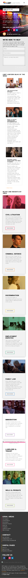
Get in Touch (20, 67)
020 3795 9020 (6, 537)
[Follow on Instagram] (14, 30)
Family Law (13, 94)
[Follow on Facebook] (9, 30)
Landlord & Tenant (7, 528)
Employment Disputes (7, 523)
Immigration (5, 527)
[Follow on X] (11, 30)
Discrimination (16, 124)
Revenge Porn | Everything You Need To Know (14, 161)
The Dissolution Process (12, 91)
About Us (5, 547)
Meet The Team (6, 549)
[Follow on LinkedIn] (17, 30)
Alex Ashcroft (12, 163)
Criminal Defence (15, 164)
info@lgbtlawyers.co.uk (7, 539)
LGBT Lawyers (12, 93)
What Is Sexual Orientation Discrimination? (12, 121)
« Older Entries (9, 188)
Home (4, 9)
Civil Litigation (5, 519)
